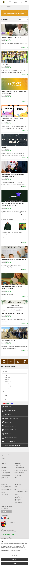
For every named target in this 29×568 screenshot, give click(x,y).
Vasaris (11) (8, 386)
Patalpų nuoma (18, 475)
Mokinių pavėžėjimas (11, 430)
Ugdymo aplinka (4, 467)
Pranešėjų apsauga (19, 495)
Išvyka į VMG (5, 64)
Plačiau (24, 47)
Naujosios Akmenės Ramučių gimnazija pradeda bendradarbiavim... (12, 204)
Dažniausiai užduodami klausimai (20, 493)
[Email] (8, 518)
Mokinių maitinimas (10, 426)
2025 (6, 392)
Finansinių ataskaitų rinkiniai (7, 489)
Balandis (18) (8, 381)
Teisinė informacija (19, 500)
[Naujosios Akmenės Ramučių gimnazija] (3, 2)
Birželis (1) (7, 377)
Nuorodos (17, 486)
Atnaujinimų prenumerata (12, 445)
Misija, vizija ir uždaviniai (6, 469)
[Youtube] (5, 518)
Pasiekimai (8, 433)
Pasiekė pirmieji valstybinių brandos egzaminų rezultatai (11, 287)
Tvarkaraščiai (7, 455)
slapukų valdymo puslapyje (15, 550)
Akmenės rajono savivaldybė (16, 524)
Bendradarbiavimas (5, 477)
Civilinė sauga (18, 499)
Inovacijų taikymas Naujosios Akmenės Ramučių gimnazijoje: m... (12, 119)
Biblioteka (8, 422)
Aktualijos (8, 40)
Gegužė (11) (7, 379)
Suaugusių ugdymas (19, 467)
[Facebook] (2, 518)
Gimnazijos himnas (5, 473)
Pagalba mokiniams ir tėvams (21, 470)
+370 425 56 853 (5, 533)
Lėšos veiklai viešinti (5, 491)
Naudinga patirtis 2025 (8, 340)
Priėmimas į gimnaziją (11, 410)
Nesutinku (14, 559)
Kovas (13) (7, 383)
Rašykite (4, 511)
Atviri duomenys (18, 502)
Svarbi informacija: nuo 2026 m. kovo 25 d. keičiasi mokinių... (13, 92)
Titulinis (2, 6)
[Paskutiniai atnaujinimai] (15, 2)
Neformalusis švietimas (20, 469)
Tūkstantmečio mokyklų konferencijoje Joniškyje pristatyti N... (12, 175)
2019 (6, 399)
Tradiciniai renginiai (5, 475)
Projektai (8, 414)
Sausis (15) (7, 388)
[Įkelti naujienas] (10, 2)
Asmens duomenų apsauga (21, 489)
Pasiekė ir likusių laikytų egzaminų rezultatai (14, 259)
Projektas (4, 147)
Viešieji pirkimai (4, 494)
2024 (6, 395)
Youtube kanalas (10, 441)
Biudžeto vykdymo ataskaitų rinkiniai (7, 487)
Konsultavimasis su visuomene (21, 491)
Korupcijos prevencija (19, 497)
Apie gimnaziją (4, 465)
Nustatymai (14, 555)
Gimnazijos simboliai (5, 472)
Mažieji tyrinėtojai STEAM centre (11, 37)
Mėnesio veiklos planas (11, 418)
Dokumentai (8, 406)
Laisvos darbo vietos (11, 437)
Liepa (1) (7, 375)
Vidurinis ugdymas (19, 465)
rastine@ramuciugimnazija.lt (9, 534)
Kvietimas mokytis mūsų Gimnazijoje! (12, 313)
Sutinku (14, 563)
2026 (6, 371)
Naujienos (8, 6)
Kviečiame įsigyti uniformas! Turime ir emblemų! (12, 233)
